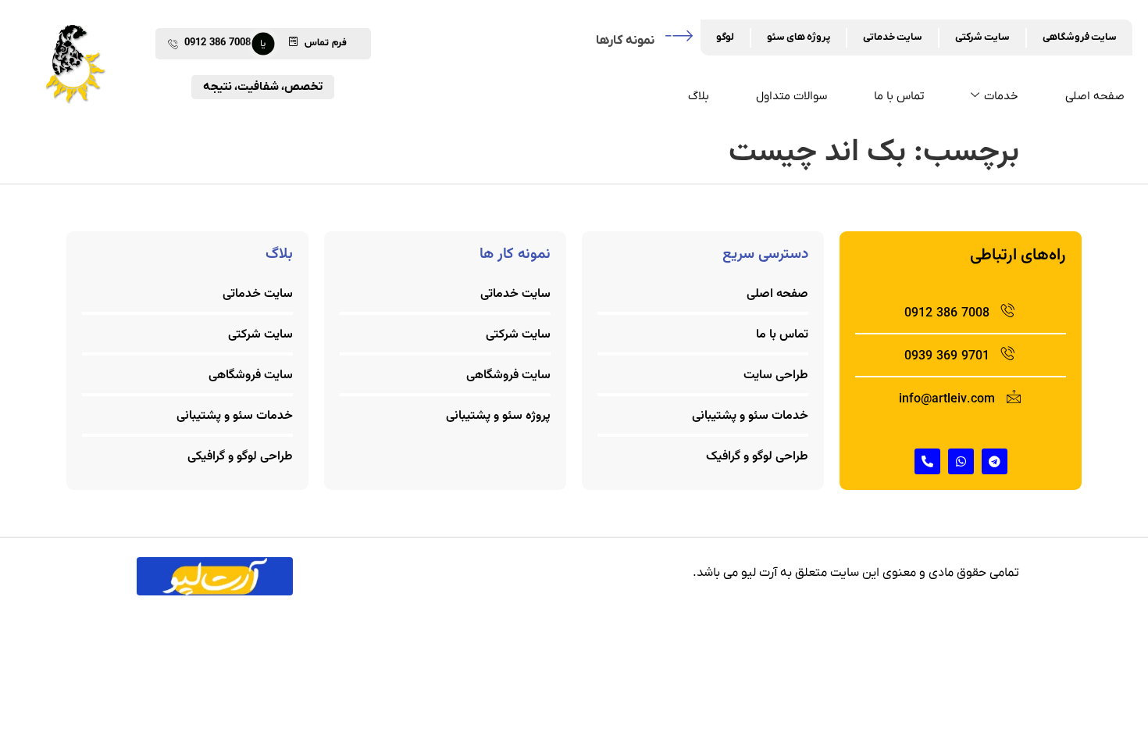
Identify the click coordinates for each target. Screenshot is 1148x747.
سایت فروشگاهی (1080, 37)
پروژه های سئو (798, 37)
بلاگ (698, 96)
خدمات (1001, 96)
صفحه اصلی (1095, 96)
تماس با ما (899, 96)
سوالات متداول (791, 96)
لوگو (725, 37)
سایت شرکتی (982, 37)
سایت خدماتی (892, 37)
